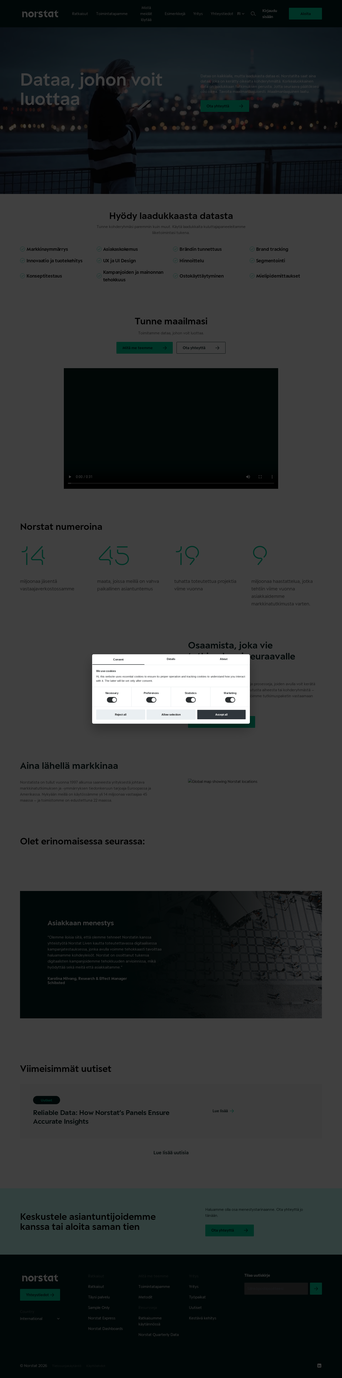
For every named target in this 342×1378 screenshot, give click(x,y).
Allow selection (171, 714)
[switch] (151, 700)
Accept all (221, 714)
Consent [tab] (118, 659)
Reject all (120, 714)
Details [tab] (171, 658)
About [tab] (223, 658)
